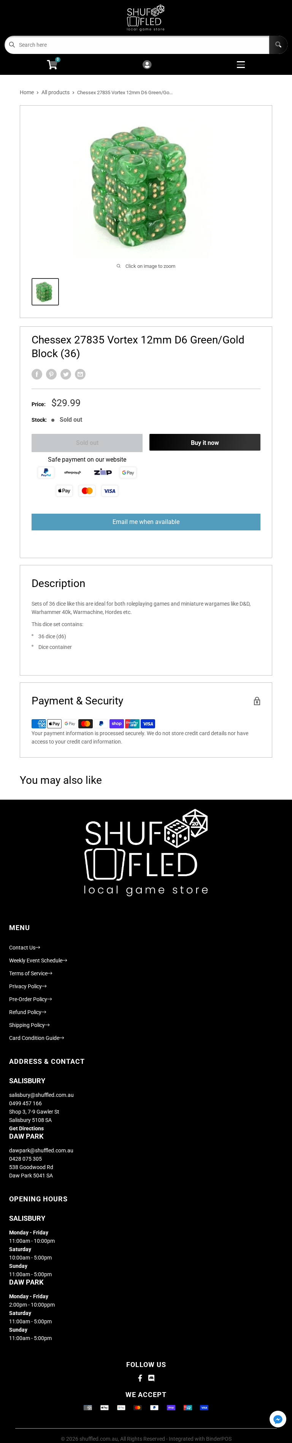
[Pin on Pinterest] (51, 374)
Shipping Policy (27, 1025)
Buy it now (205, 442)
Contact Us (22, 948)
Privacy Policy (25, 986)
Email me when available (146, 521)
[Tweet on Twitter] (65, 374)
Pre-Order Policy (28, 999)
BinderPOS (219, 1439)
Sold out (87, 442)
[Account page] (147, 65)
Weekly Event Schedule (35, 960)
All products (55, 92)
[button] (278, 1420)
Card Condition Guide (34, 1038)
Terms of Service (28, 973)
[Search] (278, 45)
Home (27, 92)
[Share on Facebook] (37, 374)
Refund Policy (25, 1012)
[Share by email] (80, 374)
